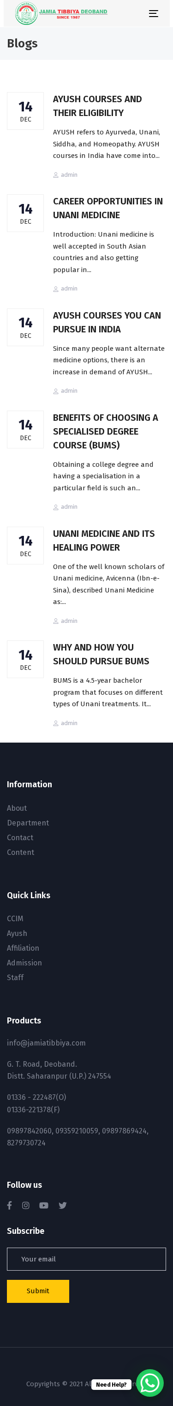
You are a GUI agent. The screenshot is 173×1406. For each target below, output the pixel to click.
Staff (15, 977)
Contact (20, 837)
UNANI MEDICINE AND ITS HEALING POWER (104, 540)
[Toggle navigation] (134, 13)
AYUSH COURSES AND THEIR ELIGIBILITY (97, 105)
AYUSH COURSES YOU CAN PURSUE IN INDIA (107, 322)
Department (28, 823)
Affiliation (23, 948)
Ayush (17, 933)
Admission (24, 963)
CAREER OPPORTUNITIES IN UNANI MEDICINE (108, 208)
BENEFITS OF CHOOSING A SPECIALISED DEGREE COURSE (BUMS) (105, 431)
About (17, 808)
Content (20, 852)
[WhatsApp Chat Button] (150, 1383)
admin (69, 174)
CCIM (15, 918)
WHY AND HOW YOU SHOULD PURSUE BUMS (101, 654)
